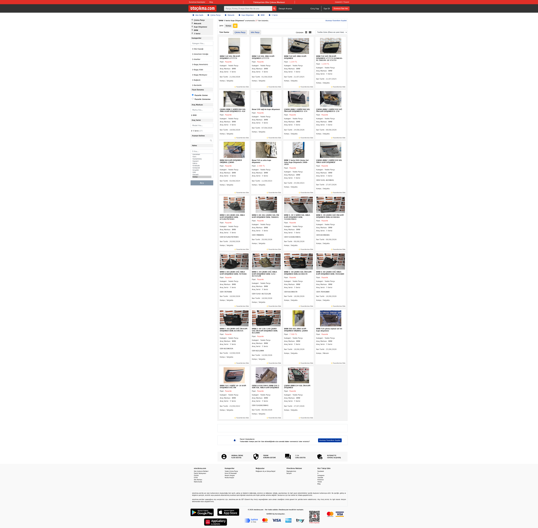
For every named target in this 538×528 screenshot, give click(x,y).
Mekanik (231, 15)
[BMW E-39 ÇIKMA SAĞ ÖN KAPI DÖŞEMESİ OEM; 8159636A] (331, 204)
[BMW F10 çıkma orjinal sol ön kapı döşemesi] (331, 318)
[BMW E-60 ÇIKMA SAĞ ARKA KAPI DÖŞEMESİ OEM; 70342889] (331, 261)
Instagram (320, 475)
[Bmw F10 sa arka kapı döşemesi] (266, 150)
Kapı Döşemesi (248, 15)
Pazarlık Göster (201, 95)
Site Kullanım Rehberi (201, 471)
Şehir (221, 26)
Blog (211, 2)
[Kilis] (201, 172)
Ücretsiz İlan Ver (341, 8)
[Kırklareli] (201, 168)
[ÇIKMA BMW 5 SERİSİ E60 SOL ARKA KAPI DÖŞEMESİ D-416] (234, 98)
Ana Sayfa (199, 15)
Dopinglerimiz (291, 471)
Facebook (320, 471)
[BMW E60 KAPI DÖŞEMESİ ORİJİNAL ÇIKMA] (234, 150)
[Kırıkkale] (201, 166)
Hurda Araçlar (229, 477)
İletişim (289, 473)
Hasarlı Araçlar (230, 475)
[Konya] (201, 177)
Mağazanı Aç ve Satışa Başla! (265, 471)
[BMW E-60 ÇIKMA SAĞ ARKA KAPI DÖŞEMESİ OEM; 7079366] (234, 261)
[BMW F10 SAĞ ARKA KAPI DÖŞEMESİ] (298, 45)
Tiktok (319, 482)
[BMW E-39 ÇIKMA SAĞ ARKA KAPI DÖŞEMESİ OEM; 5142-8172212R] (266, 261)
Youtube (320, 477)
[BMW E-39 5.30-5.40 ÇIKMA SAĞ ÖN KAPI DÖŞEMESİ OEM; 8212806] (266, 318)
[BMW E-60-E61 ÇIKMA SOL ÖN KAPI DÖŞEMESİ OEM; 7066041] (266, 204)
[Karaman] (201, 154)
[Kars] (201, 157)
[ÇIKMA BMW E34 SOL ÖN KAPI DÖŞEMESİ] (298, 375)
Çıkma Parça (215, 15)
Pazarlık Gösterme (202, 99)
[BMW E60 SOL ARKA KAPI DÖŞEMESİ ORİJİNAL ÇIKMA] (298, 318)
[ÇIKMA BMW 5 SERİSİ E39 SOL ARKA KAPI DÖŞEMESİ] (331, 150)
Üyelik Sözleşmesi (200, 473)
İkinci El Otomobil (231, 473)
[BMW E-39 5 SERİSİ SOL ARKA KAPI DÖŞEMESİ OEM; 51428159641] (298, 204)
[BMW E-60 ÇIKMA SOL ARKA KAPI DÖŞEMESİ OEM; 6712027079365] (234, 204)
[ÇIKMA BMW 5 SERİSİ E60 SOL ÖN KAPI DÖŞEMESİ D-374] (298, 98)
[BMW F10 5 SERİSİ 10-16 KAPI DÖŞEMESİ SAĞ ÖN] (234, 375)
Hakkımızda (198, 482)
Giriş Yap (314, 8)
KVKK (196, 477)
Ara (202, 183)
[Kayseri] (201, 161)
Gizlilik (196, 475)
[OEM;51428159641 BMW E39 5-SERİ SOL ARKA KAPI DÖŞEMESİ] (266, 375)
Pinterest (320, 479)
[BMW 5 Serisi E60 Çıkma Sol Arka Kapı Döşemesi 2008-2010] (298, 150)
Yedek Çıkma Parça (231, 471)
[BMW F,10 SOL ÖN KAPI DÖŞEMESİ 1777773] (234, 45)
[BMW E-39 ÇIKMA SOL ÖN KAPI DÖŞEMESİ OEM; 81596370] (298, 261)
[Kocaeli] (201, 174)
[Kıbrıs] (201, 163)
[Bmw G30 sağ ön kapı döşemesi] (266, 98)
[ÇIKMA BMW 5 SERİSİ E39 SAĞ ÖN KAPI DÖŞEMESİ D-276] (331, 98)
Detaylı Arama (285, 8)
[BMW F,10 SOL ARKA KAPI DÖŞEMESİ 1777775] (266, 45)
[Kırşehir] (201, 170)
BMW (263, 15)
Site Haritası (198, 479)
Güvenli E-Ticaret (342, 2)
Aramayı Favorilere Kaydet (329, 440)
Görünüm (299, 32)
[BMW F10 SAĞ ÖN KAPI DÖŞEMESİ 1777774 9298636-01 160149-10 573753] (331, 45)
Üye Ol (327, 8)
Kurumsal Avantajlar (197, 2)
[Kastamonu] (201, 159)
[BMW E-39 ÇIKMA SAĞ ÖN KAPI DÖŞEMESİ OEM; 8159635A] (234, 318)
